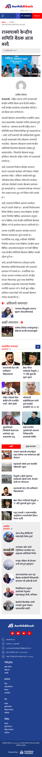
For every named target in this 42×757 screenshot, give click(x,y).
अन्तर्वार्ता (7, 692)
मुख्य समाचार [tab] (31, 446)
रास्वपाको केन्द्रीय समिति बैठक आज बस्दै (17, 38)
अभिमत (6, 712)
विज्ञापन (7, 669)
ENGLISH (37, 16)
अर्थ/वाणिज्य (8, 686)
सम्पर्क (6, 673)
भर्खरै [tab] (11, 446)
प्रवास (6, 703)
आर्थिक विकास (21, 95)
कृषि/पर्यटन (8, 706)
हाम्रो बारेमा (8, 666)
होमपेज (4, 22)
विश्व (5, 683)
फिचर (6, 689)
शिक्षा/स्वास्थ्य (8, 709)
